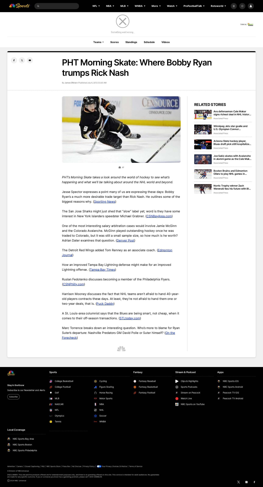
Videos (165, 42)
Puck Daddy (105, 303)
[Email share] (30, 60)
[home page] (19, 6)
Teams (97, 42)
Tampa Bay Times (102, 269)
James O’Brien (71, 83)
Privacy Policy (89, 466)
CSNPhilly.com (73, 284)
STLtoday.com (130, 318)
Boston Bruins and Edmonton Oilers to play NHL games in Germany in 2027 (230, 172)
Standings (131, 42)
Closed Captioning (32, 466)
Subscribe (13, 397)
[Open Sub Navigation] (99, 6)
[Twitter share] (22, 60)
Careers (20, 466)
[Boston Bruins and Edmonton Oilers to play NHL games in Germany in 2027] (203, 174)
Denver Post (125, 240)
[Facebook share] (14, 60)
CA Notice (123, 466)
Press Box (66, 466)
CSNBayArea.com (159, 216)
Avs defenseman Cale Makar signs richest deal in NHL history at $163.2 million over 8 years (232, 113)
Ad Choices (76, 466)
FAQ (42, 466)
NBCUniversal (23, 471)
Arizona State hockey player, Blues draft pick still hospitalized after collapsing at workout (232, 142)
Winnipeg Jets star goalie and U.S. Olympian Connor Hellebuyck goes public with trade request (230, 128)
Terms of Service (135, 466)
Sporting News (104, 201)
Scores (114, 42)
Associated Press (221, 118)
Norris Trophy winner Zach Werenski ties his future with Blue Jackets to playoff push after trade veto (233, 187)
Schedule (149, 42)
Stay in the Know (15, 385)
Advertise (11, 466)
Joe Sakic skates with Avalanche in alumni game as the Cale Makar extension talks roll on (233, 157)
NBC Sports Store (53, 466)
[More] (234, 6)
